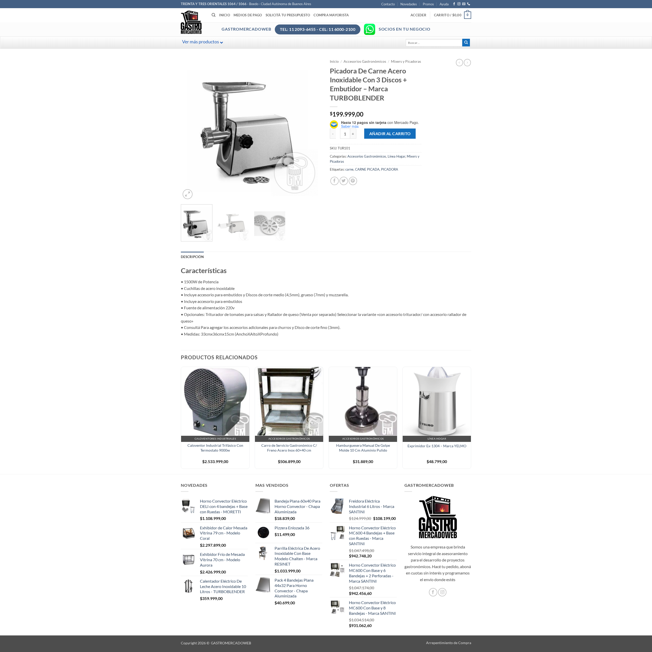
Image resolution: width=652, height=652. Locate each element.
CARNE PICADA (367, 169)
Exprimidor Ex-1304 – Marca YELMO (437, 446)
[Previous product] (467, 62)
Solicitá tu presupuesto (288, 15)
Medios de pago (248, 15)
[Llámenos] (468, 4)
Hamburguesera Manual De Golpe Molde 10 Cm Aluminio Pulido (363, 447)
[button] (418, 15)
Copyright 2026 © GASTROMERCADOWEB (216, 643)
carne (349, 169)
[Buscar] (213, 15)
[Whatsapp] (369, 29)
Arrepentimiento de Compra (448, 643)
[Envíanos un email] (463, 4)
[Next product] (459, 62)
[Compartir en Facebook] (334, 181)
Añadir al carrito (390, 133)
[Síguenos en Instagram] (458, 4)
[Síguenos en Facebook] (454, 4)
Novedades (408, 4)
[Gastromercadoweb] (211, 22)
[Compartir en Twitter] (343, 181)
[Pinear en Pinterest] (353, 181)
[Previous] (190, 130)
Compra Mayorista (331, 15)
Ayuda (444, 4)
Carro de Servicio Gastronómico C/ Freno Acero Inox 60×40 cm (289, 447)
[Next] (313, 130)
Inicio (224, 15)
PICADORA (389, 169)
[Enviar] (466, 42)
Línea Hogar (396, 156)
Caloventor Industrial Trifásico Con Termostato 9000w (215, 447)
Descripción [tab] (192, 257)
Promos (428, 4)
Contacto (388, 4)
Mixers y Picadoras (406, 61)
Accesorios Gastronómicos (365, 61)
